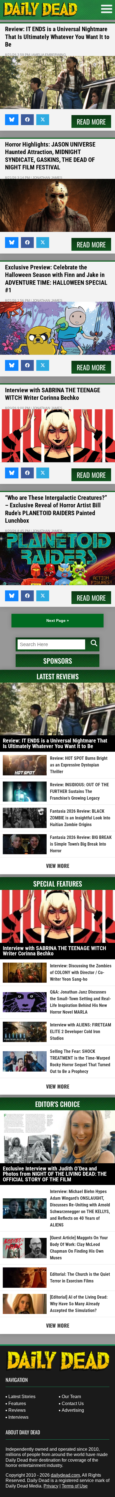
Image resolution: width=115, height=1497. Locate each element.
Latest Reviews (58, 676)
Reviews (17, 1410)
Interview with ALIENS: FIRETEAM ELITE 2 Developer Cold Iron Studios (80, 1031)
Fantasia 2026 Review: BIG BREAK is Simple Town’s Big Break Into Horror (81, 844)
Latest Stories (21, 1396)
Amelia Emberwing (49, 55)
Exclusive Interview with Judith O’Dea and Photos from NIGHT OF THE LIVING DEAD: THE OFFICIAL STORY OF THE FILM (55, 1174)
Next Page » (57, 620)
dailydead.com (65, 1475)
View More (57, 865)
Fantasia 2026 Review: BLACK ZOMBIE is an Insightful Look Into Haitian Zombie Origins (80, 818)
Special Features (57, 883)
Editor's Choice (57, 1104)
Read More (91, 121)
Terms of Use (75, 1486)
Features (17, 1403)
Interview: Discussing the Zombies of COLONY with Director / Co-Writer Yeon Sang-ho (80, 972)
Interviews (18, 1417)
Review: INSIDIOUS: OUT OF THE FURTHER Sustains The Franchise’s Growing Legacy (79, 791)
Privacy (51, 1486)
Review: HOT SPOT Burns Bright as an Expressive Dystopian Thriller (78, 765)
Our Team (71, 1396)
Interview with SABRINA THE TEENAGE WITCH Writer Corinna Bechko (54, 951)
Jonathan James (47, 178)
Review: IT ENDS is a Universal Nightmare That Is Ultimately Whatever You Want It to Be (57, 37)
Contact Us (73, 1403)
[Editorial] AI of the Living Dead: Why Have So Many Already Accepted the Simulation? (78, 1303)
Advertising (73, 1410)
